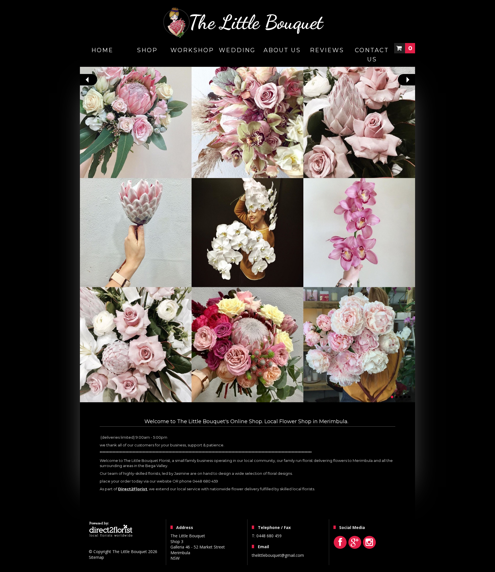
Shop (147, 50)
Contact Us (372, 55)
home (102, 50)
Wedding (237, 50)
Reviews (327, 50)
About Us (282, 50)
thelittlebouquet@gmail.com (278, 555)
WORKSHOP (192, 50)
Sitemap (96, 557)
